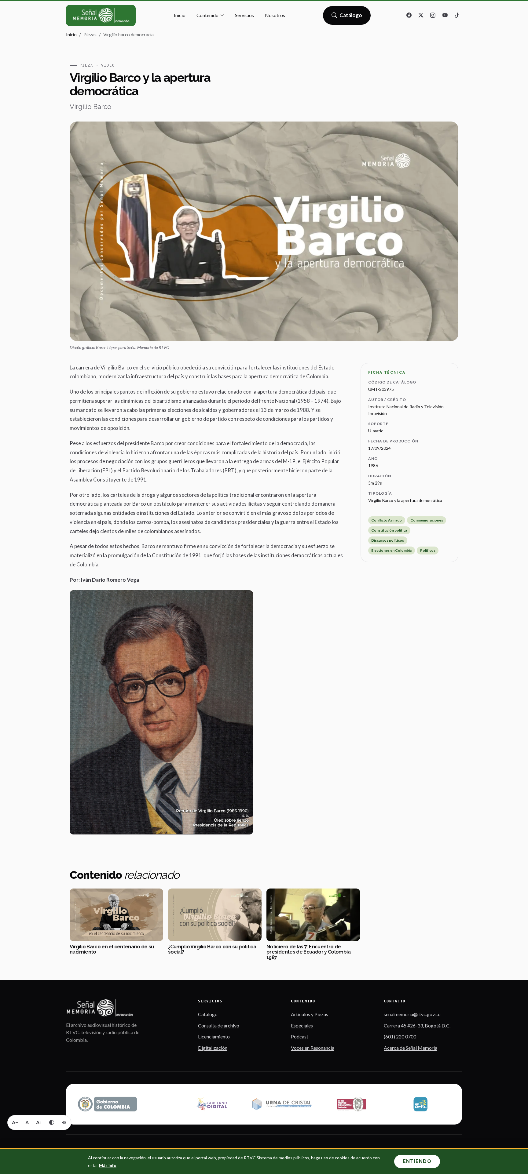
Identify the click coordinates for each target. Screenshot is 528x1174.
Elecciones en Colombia (391, 550)
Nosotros (275, 15)
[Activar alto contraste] (51, 1122)
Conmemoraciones (426, 520)
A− (15, 1122)
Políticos (427, 550)
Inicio (179, 15)
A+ (39, 1122)
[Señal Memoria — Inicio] (101, 15)
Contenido (207, 15)
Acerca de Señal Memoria (410, 1048)
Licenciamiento (214, 1036)
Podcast (299, 1036)
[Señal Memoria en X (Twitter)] (421, 15)
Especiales (302, 1025)
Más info (107, 1165)
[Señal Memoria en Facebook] (409, 15)
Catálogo (351, 17)
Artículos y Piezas (309, 1014)
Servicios (244, 15)
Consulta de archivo (218, 1025)
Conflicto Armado (386, 520)
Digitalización (212, 1048)
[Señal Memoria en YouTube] (445, 15)
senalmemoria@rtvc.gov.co (412, 1014)
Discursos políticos (387, 540)
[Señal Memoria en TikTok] (457, 15)
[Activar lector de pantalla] (63, 1122)
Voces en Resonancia (312, 1048)
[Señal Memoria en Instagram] (433, 15)
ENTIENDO (417, 1161)
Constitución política (389, 530)
